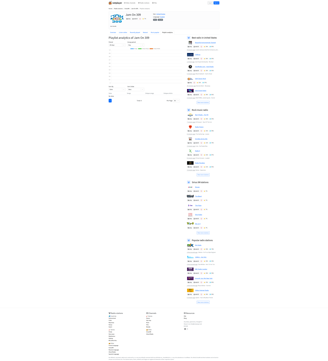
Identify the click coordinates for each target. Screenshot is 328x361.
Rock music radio (200, 109)
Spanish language (114, 354)
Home (110, 8)
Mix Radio (198, 245)
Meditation (112, 336)
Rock (155, 20)
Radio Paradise (200, 163)
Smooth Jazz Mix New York (203, 278)
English (162, 17)
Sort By (111, 88)
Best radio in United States (204, 37)
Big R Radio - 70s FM (201, 115)
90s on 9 (197, 224)
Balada (148, 327)
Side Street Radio (200, 91)
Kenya (110, 325)
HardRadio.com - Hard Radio (204, 67)
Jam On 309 (134, 8)
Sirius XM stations (200, 182)
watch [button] (136, 19)
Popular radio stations (202, 240)
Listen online (123, 32)
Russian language (114, 350)
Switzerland (112, 318)
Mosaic (197, 187)
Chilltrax (197, 55)
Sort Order (130, 88)
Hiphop (111, 338)
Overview (113, 32)
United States (160, 14)
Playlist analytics (167, 32)
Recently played (135, 32)
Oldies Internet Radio (202, 290)
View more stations (203, 102)
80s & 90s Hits (113, 340)
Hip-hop (148, 320)
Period (111, 43)
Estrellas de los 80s (201, 139)
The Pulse (198, 205)
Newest (145, 32)
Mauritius (111, 322)
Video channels (130, 3)
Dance (148, 318)
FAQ (155, 3)
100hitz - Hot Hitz (200, 257)
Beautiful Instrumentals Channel (205, 43)
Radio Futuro (199, 127)
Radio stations (144, 3)
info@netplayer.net (196, 324)
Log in (210, 3)
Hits (147, 325)
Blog (185, 318)
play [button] (129, 19)
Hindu (110, 332)
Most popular (155, 32)
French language (113, 345)
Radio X (197, 151)
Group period (131, 43)
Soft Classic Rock (200, 79)
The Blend (198, 196)
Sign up (216, 3)
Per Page (171, 101)
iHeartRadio (112, 352)
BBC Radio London (201, 269)
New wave (111, 334)
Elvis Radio (198, 215)
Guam (110, 327)
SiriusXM (127, 8)
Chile (110, 320)
